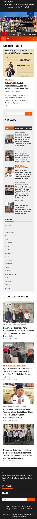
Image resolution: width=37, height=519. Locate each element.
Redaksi (31, 4)
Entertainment (9, 232)
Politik (7, 267)
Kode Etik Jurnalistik (25, 509)
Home (7, 506)
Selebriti (7, 271)
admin (18, 91)
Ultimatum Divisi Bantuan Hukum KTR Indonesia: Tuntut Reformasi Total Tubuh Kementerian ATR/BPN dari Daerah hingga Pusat (23, 192)
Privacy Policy (25, 7)
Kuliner (7, 246)
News (7, 257)
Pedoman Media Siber (21, 4)
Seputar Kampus (9, 79)
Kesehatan (8, 243)
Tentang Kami (8, 4)
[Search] (34, 39)
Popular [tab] (20, 128)
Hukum (17, 132)
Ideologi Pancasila (14, 7)
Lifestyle (8, 250)
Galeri (7, 236)
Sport (6, 278)
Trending (25, 134)
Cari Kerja (8, 225)
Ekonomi (7, 229)
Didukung (14, 517)
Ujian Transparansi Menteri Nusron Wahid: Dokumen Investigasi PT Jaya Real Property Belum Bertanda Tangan (22, 158)
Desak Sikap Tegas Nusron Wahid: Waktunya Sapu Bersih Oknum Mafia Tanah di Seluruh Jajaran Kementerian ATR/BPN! (23, 174)
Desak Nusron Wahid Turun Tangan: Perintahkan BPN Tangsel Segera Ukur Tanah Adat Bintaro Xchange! (23, 209)
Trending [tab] (29, 128)
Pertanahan (18, 134)
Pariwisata (8, 260)
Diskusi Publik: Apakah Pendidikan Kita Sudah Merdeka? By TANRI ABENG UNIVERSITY (18, 86)
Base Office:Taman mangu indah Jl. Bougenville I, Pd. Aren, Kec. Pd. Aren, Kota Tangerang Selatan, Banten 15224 (17, 476)
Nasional (22, 132)
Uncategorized (9, 288)
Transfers (8, 281)
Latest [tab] (9, 128)
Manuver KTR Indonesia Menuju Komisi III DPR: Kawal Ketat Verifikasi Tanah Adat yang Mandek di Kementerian (23, 141)
